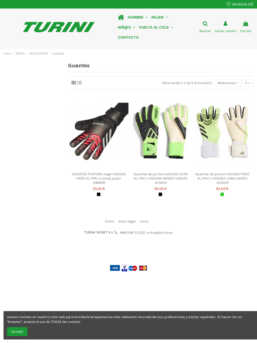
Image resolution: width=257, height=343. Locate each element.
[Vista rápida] (105, 168)
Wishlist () (242, 4)
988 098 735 (130, 233)
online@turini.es (160, 233)
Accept (17, 331)
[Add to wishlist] (91, 168)
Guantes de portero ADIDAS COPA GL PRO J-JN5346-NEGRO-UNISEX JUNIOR (160, 178)
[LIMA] (222, 194)
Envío (109, 221)
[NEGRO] (98, 194)
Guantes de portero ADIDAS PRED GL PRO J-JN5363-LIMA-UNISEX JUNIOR (222, 178)
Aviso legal (127, 221)
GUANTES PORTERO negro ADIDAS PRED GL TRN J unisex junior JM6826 (99, 178)
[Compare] (98, 168)
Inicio (144, 221)
